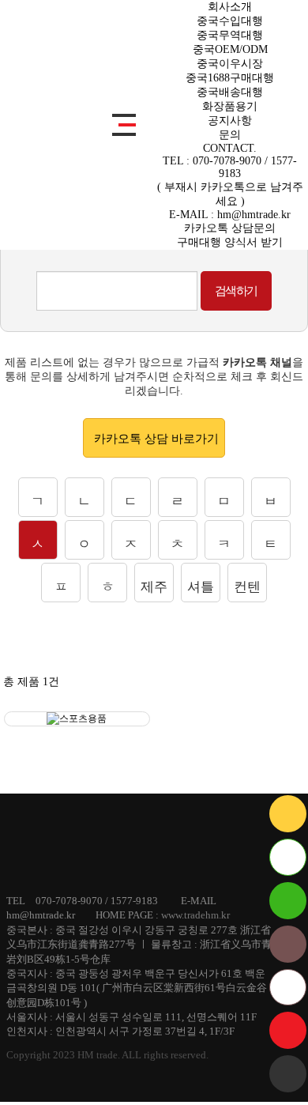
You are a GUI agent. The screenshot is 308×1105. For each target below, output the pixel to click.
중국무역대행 (230, 35)
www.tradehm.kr (195, 915)
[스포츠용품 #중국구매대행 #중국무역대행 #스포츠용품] (77, 719)
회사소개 (230, 7)
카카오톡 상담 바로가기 (156, 438)
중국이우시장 (230, 64)
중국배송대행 (230, 92)
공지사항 (230, 120)
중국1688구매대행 (230, 78)
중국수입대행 (230, 21)
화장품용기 (229, 106)
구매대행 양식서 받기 (230, 242)
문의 (230, 135)
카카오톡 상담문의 (230, 228)
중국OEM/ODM (230, 49)
